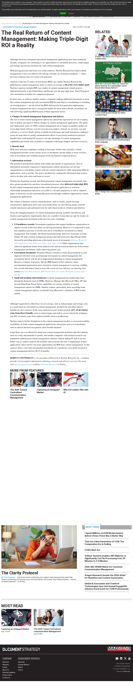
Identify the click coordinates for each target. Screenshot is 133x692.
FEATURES (36, 370)
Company (7, 658)
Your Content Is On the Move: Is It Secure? (112, 167)
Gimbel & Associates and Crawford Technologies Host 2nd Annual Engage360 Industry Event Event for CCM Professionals (107, 586)
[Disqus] (50, 434)
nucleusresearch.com (23, 364)
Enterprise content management (20, 27)
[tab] (93, 526)
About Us (5, 670)
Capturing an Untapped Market (15, 629)
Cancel (20, 670)
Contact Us (6, 678)
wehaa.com (126, 671)
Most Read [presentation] (93, 527)
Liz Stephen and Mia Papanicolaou (18, 582)
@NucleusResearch (49, 364)
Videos (4, 667)
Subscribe (21, 662)
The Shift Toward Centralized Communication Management (18, 394)
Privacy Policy (6, 6)
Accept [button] (63, 13)
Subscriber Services (29, 658)
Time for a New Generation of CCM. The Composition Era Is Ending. (38, 575)
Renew (20, 667)
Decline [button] (71, 13)
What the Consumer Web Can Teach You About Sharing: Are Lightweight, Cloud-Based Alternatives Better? (111, 86)
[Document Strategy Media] (22, 649)
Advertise (5, 662)
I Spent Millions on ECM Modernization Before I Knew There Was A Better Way (104, 534)
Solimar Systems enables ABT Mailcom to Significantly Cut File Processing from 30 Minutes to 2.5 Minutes (105, 558)
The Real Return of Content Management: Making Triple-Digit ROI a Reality (44, 38)
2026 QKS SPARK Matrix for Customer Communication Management (104, 568)
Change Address (23, 665)
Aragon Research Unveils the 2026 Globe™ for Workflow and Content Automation (106, 576)
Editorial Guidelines (8, 672)
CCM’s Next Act (92, 550)
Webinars (5, 665)
